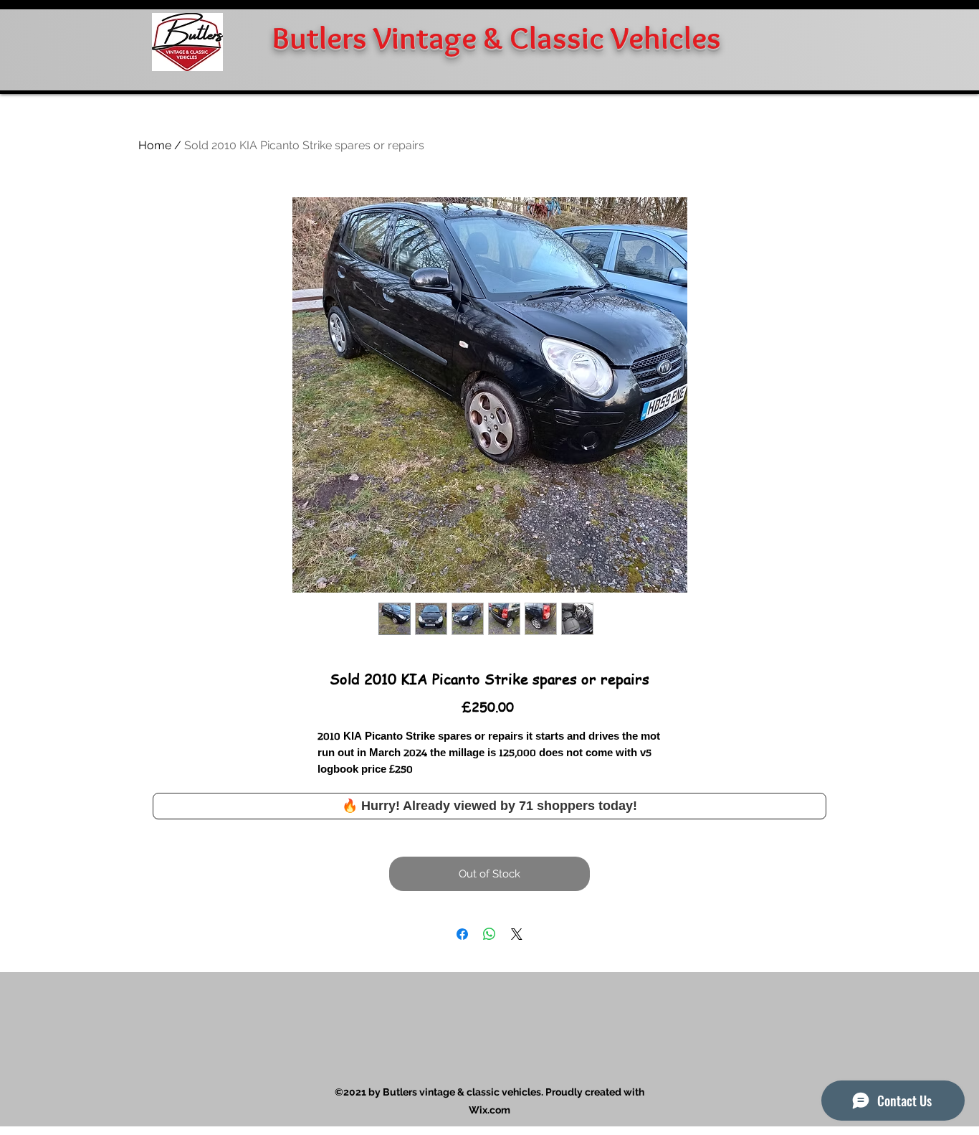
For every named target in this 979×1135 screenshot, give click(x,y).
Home (154, 145)
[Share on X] (516, 934)
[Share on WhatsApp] (489, 934)
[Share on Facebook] (462, 934)
